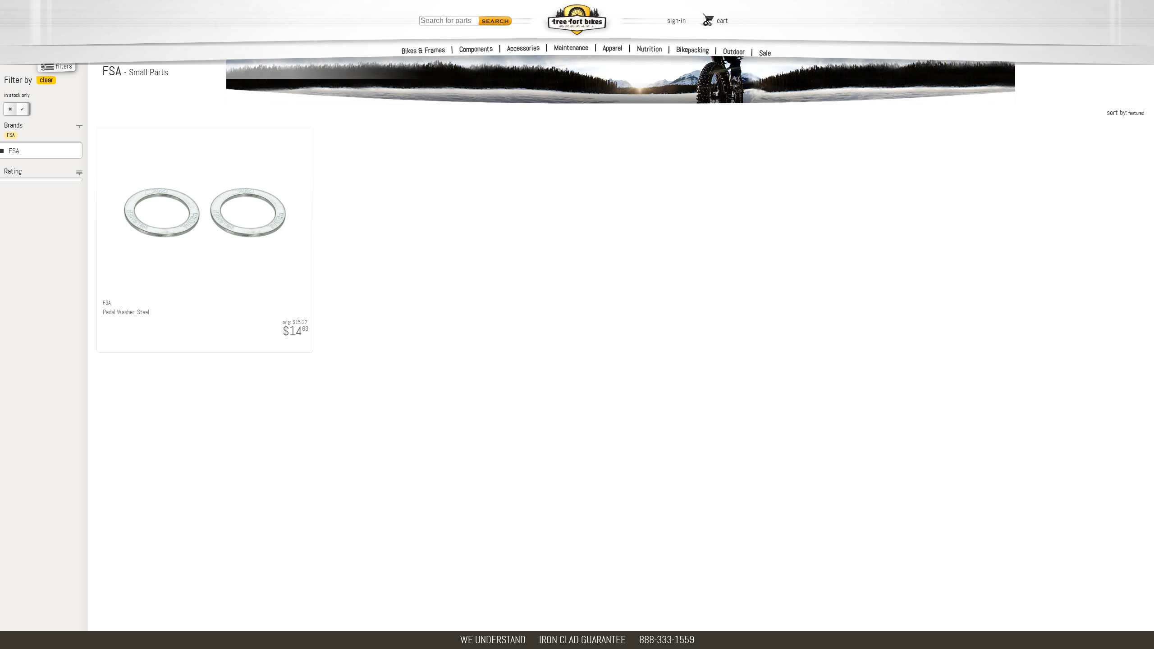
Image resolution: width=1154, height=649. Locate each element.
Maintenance (571, 47)
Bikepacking (692, 50)
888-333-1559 (666, 639)
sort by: (1125, 112)
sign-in (676, 20)
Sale (765, 53)
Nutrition (649, 49)
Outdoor (734, 51)
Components (476, 49)
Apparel (613, 48)
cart (722, 20)
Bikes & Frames (423, 50)
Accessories (523, 48)
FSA (14, 150)
